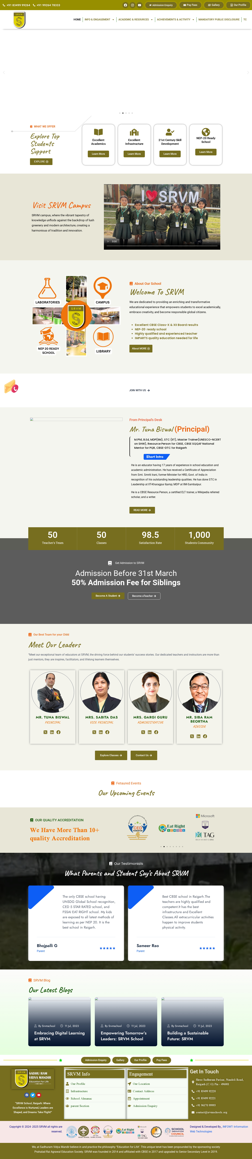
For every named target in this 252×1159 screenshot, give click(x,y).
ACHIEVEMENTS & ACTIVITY (173, 19)
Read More (41, 1044)
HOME (77, 19)
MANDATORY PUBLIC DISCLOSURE (219, 19)
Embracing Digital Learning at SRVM (59, 1036)
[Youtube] (139, 5)
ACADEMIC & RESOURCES (133, 19)
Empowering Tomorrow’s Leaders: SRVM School (124, 1036)
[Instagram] (132, 5)
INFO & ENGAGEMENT (97, 19)
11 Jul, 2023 (72, 1026)
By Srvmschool (46, 1026)
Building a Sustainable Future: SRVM (187, 1036)
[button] (4, 72)
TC (245, 19)
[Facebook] (125, 5)
